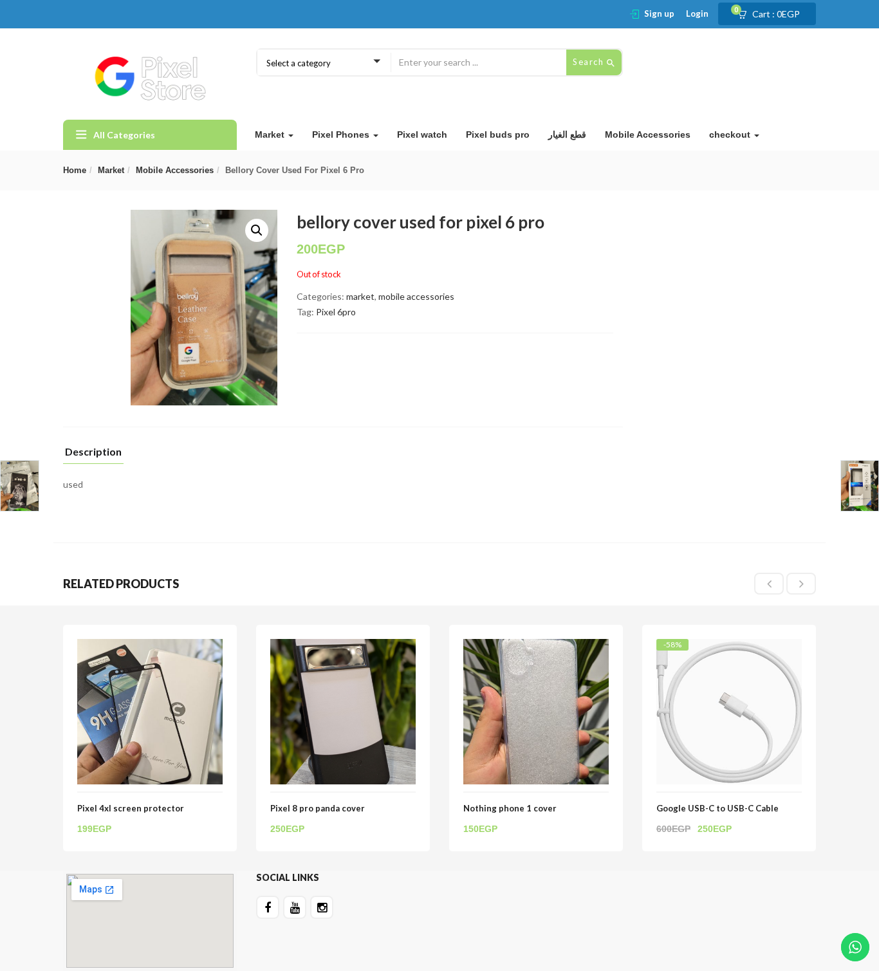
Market (271, 134)
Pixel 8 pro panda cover (317, 808)
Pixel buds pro (498, 134)
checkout (731, 134)
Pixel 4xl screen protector (130, 808)
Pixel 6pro (336, 311)
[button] (773, 14)
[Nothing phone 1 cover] (536, 646)
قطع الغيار (567, 134)
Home (74, 170)
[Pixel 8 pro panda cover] (343, 646)
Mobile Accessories (647, 134)
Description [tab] (93, 452)
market (111, 170)
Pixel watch (422, 134)
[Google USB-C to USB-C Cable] (729, 650)
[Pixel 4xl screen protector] (150, 646)
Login (697, 13)
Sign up (659, 13)
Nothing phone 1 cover (510, 808)
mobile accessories (175, 170)
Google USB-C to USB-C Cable (717, 808)
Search (590, 62)
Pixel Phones (342, 134)
